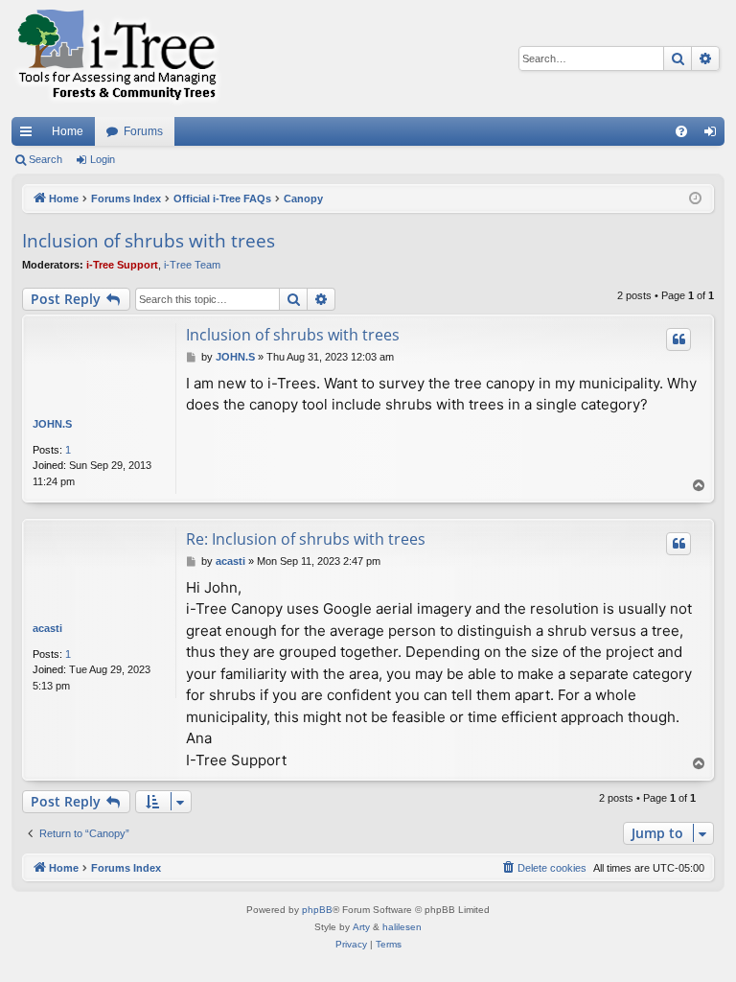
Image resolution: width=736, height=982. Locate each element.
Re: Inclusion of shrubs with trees (306, 539)
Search (45, 159)
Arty (361, 927)
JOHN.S (52, 424)
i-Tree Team (192, 264)
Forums (143, 131)
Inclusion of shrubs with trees (148, 240)
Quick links (29, 135)
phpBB (317, 909)
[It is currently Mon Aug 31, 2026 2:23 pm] (695, 199)
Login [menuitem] (713, 135)
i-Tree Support (122, 264)
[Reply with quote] (678, 339)
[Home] (117, 58)
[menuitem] (681, 131)
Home (67, 131)
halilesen (402, 927)
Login (102, 159)
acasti (47, 628)
